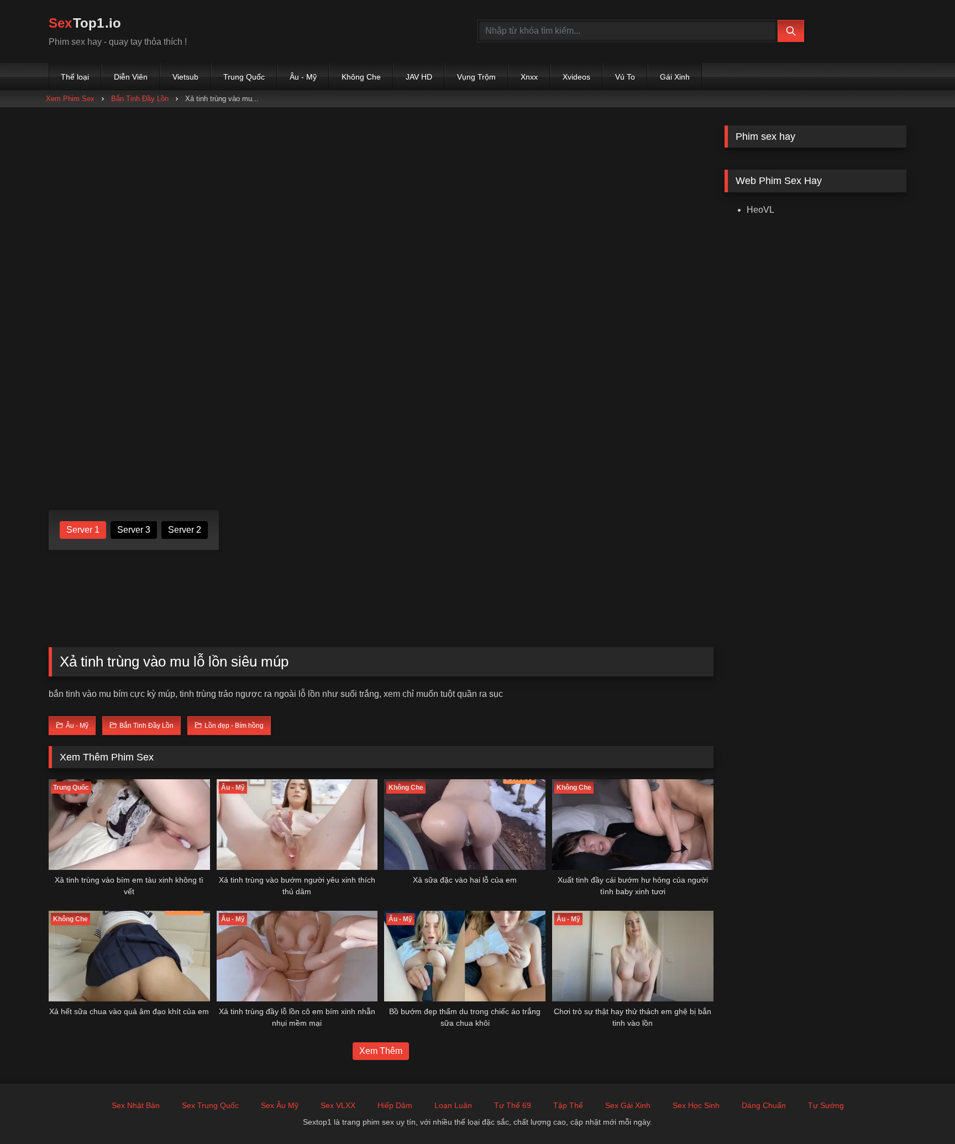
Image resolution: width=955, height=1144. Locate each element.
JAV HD (419, 76)
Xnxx (529, 76)
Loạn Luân (453, 1105)
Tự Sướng (826, 1105)
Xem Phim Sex (70, 99)
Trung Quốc (244, 76)
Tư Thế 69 (512, 1105)
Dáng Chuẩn (764, 1105)
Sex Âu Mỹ (279, 1105)
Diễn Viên (131, 76)
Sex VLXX (338, 1105)
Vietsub (185, 76)
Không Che (361, 76)
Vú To (625, 76)
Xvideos (576, 76)
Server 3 (133, 529)
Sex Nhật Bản (136, 1105)
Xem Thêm (380, 1051)
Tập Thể (568, 1105)
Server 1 (82, 529)
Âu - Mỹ (303, 76)
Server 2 (184, 529)
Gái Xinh (675, 76)
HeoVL (760, 209)
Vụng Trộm (476, 76)
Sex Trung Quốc (210, 1105)
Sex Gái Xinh (627, 1105)
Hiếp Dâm (394, 1105)
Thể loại (75, 76)
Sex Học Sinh (696, 1105)
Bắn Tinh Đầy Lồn (140, 99)
